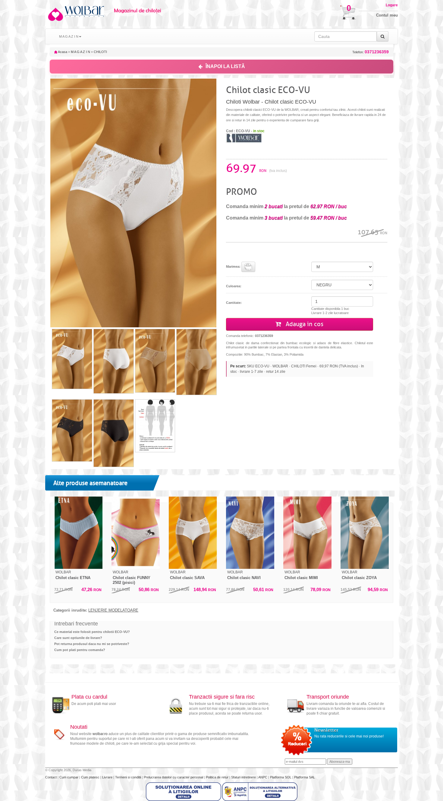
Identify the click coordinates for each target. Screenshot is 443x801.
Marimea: (233, 266)
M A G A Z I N (80, 52)
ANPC (262, 777)
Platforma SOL (280, 777)
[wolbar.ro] (55, 14)
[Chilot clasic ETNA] (78, 533)
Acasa (62, 52)
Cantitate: (234, 302)
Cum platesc (90, 777)
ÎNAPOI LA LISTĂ (225, 66)
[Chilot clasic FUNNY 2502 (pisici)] (136, 533)
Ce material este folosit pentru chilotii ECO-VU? (92, 632)
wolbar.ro (100, 734)
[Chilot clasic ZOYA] (365, 533)
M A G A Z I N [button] (68, 36)
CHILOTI (100, 52)
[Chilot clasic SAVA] (193, 533)
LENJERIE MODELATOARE (113, 610)
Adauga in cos (303, 324)
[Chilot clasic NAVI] (250, 533)
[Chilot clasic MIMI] (307, 533)
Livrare (107, 777)
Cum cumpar (69, 777)
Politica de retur (217, 777)
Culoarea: (233, 286)
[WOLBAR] (244, 137)
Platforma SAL (304, 777)
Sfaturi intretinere (244, 777)
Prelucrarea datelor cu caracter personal (174, 777)
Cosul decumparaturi (329, 9)
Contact (51, 777)
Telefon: (370, 52)
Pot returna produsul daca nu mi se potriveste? (91, 644)
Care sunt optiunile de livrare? (78, 638)
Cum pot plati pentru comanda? (79, 650)
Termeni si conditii (128, 777)
